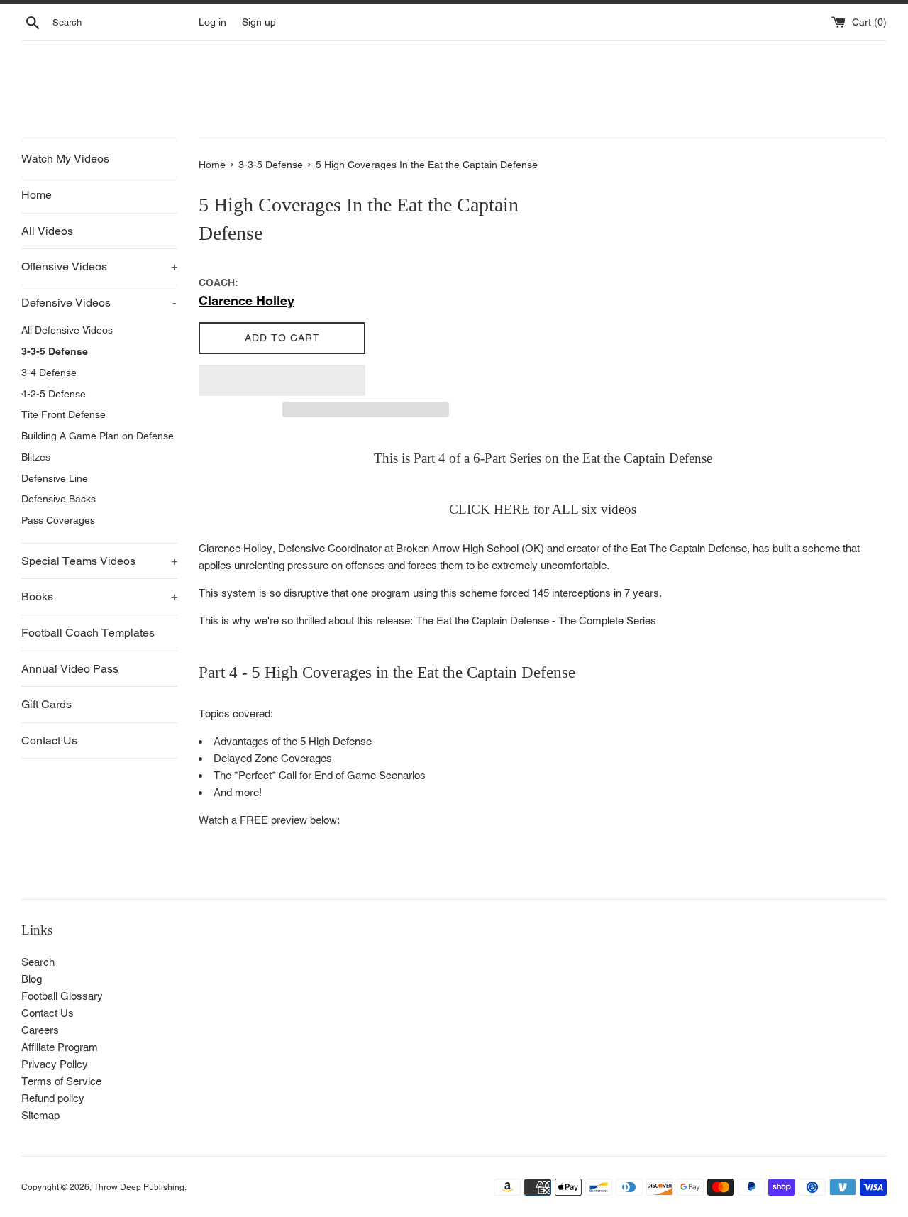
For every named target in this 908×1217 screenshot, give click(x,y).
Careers (40, 1030)
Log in (212, 22)
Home (36, 195)
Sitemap (40, 1115)
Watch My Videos (65, 158)
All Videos (47, 231)
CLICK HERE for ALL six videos (542, 509)
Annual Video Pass (69, 669)
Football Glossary (62, 996)
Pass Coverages (58, 520)
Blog (31, 979)
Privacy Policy (54, 1064)
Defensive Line (54, 478)
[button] (282, 380)
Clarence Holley (246, 300)
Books (99, 596)
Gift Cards (46, 704)
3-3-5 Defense (54, 351)
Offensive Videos (99, 266)
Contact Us (49, 740)
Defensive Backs (58, 499)
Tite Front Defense (63, 414)
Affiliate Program (59, 1047)
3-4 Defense (49, 372)
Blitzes (35, 457)
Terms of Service (61, 1081)
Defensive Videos (98, 302)
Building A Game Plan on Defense (97, 435)
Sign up (259, 22)
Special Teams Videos (99, 561)
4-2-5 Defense (53, 394)
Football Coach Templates (88, 632)
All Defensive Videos (67, 330)
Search (38, 962)
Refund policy (52, 1098)
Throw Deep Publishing (139, 1187)
